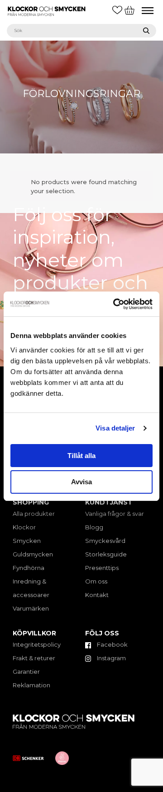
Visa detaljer (115, 428)
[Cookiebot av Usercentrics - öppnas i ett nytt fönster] (115, 304)
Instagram (111, 658)
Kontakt (97, 594)
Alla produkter (34, 513)
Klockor (24, 527)
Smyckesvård (105, 540)
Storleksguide (106, 554)
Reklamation (31, 685)
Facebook (112, 644)
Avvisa (81, 482)
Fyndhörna (28, 567)
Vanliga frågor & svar (114, 513)
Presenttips (102, 567)
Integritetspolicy (37, 644)
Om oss (96, 581)
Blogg (94, 527)
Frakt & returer (34, 658)
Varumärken (31, 608)
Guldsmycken (33, 554)
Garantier (26, 671)
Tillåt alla (81, 455)
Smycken (27, 540)
